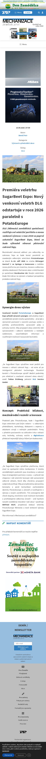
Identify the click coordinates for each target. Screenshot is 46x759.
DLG (23, 151)
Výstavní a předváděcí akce (23, 143)
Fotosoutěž (23, 685)
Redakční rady (23, 704)
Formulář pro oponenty (23, 708)
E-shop (23, 681)
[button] (23, 648)
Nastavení (21, 755)
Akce (23, 688)
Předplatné (23, 673)
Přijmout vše (8, 755)
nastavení (5, 751)
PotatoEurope (25, 313)
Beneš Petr (23, 135)
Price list (23, 724)
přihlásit (5, 534)
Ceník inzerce (23, 720)
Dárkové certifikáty (23, 677)
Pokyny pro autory (23, 701)
